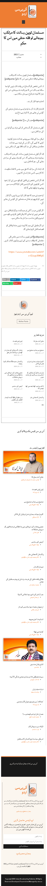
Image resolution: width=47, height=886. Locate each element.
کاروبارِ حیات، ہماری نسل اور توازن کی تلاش (35, 362)
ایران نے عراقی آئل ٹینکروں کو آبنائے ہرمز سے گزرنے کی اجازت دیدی (35, 375)
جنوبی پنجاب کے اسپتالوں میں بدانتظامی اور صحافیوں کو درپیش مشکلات (13, 375)
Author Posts (23, 321)
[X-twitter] (29, 769)
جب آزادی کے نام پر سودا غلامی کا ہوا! (30, 594)
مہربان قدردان (38, 566)
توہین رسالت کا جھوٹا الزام (26, 266)
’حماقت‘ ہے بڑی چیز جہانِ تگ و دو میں (30, 701)
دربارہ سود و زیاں (37, 689)
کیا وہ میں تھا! (38, 631)
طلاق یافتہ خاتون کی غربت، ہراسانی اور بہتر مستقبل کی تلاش (24, 581)
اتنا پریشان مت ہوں (36, 664)
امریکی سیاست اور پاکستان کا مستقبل (30, 739)
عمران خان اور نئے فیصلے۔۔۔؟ (33, 714)
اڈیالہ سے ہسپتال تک (35, 726)
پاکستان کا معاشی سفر (37, 397)
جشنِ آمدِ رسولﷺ (38, 341)
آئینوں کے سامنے (17, 386)
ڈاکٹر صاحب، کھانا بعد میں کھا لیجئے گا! (34, 387)
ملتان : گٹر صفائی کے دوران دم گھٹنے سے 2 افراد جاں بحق (13, 351)
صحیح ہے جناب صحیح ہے (35, 350)
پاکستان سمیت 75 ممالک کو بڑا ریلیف (12, 362)
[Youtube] (25, 769)
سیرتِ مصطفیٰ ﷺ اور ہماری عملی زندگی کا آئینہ (26, 676)
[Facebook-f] (33, 769)
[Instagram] (13, 769)
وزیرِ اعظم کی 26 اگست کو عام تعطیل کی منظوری (13, 398)
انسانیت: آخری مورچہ (36, 619)
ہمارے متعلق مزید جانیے (23, 811)
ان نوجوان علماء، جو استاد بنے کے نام (30, 607)
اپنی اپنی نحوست (17, 341)
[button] (23, 22)
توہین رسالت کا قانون (13, 266)
